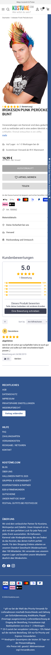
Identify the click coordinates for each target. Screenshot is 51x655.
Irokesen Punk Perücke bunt (22, 18)
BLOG (5, 467)
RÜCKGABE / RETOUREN (14, 445)
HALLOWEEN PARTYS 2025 (15, 476)
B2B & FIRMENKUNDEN (13, 489)
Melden (17, 359)
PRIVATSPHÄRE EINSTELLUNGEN (18, 403)
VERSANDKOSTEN (11, 441)
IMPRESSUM (8, 398)
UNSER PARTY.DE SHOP (13, 498)
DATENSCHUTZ (9, 394)
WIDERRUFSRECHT (11, 407)
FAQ (4, 432)
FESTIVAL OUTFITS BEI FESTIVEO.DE (20, 503)
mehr (4, 135)
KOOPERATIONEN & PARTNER (16, 485)
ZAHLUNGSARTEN (11, 436)
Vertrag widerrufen (14, 413)
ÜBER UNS (7, 471)
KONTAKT (7, 450)
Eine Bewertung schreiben (25, 311)
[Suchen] (9, 9)
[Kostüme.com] (23, 9)
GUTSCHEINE (8, 494)
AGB (4, 389)
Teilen (25, 186)
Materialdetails (9, 217)
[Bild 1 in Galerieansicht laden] (25, 62)
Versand (10, 232)
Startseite (5, 18)
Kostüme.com (13, 597)
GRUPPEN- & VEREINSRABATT (16, 480)
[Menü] (3, 9)
